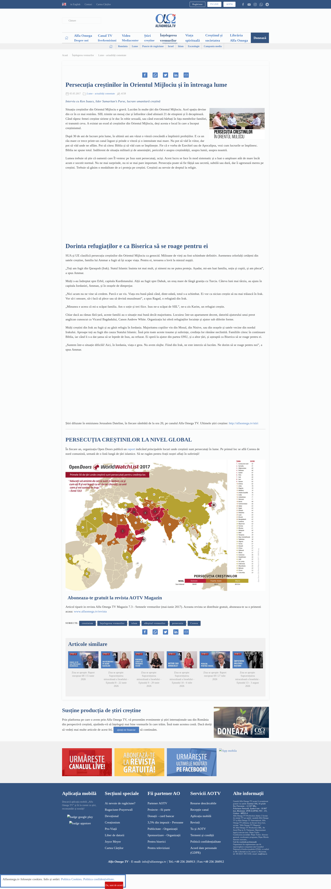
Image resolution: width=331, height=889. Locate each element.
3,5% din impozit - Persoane (165, 822)
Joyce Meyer (113, 841)
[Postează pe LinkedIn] (175, 75)
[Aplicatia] (80, 816)
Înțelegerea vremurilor (168, 37)
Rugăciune (197, 4)
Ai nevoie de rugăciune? (120, 803)
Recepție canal (199, 809)
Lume (135, 46)
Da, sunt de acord (114, 885)
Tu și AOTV (198, 829)
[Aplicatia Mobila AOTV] (80, 823)
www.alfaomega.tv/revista (90, 611)
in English (75, 4)
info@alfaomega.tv (154, 861)
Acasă (65, 55)
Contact (88, 4)
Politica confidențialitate (98, 879)
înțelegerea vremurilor (112, 623)
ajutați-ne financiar (126, 730)
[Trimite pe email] (186, 75)
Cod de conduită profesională (245, 842)
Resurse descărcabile (203, 803)
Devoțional (112, 816)
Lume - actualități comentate (112, 55)
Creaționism (112, 822)
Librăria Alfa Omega (239, 37)
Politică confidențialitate (205, 841)
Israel (171, 46)
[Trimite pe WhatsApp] (155, 75)
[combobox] (81, 20)
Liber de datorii (114, 835)
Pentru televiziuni (159, 848)
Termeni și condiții (202, 835)
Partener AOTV (157, 803)
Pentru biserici (157, 841)
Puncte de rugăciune (153, 46)
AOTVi (229, 4)
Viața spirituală (192, 37)
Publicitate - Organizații (163, 829)
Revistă (195, 822)
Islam (181, 46)
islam (134, 623)
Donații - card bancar (161, 816)
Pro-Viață (111, 829)
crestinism (87, 623)
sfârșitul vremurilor (154, 623)
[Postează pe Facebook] (144, 75)
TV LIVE (214, 4)
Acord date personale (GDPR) (203, 850)
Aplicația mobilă (200, 816)
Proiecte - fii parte (159, 809)
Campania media (213, 46)
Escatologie (193, 46)
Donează (260, 38)
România (123, 46)
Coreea (194, 623)
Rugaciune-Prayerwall (119, 809)
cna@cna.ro (262, 854)
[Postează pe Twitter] (165, 75)
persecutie (177, 623)
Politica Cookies (71, 879)
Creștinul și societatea (214, 37)
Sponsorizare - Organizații (164, 835)
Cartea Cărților (103, 4)
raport (132, 449)
